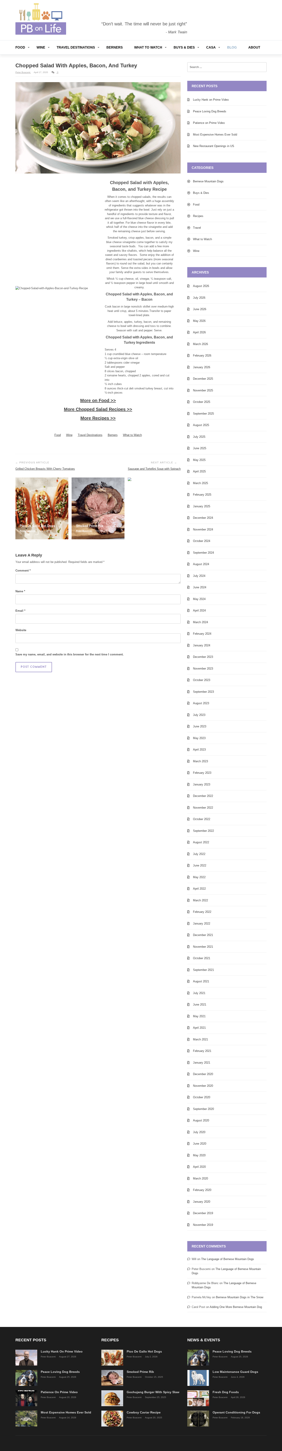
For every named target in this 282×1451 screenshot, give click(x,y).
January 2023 (201, 784)
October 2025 (201, 402)
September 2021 (203, 970)
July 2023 (199, 715)
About (254, 47)
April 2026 (199, 332)
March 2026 (200, 344)
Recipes (198, 216)
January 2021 (201, 1062)
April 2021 (199, 1027)
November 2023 (203, 668)
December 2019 (203, 1213)
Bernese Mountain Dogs (208, 181)
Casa (211, 47)
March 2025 (200, 483)
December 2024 (203, 517)
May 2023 (199, 738)
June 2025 (199, 448)
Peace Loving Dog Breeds (209, 111)
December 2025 (203, 378)
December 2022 (203, 796)
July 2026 (199, 297)
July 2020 (199, 1132)
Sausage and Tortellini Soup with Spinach (154, 468)
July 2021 (199, 993)
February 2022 (202, 911)
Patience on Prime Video (209, 123)
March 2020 (200, 1178)
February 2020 (202, 1190)
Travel (197, 227)
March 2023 (200, 761)
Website (20, 630)
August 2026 (201, 286)
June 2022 (199, 865)
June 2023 (199, 726)
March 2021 (200, 1039)
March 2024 (200, 622)
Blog (232, 47)
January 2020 (201, 1201)
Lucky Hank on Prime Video (211, 99)
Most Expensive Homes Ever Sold (215, 134)
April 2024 (199, 610)
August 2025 (201, 425)
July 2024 (199, 575)
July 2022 (199, 854)
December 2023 (203, 657)
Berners (114, 47)
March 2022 (200, 900)
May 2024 (199, 599)
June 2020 (199, 1143)
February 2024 (202, 633)
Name (20, 591)
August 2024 (201, 564)
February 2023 (202, 772)
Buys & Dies (184, 47)
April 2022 (199, 888)
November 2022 (203, 807)
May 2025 (199, 460)
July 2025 (199, 436)
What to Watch (148, 47)
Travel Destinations (76, 47)
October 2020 (201, 1097)
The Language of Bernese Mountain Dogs (227, 1259)
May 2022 (199, 877)
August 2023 (201, 703)
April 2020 (199, 1166)
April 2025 (199, 471)
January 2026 (201, 367)
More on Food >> (98, 400)
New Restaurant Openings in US (213, 146)
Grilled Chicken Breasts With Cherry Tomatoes (45, 468)
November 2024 (203, 529)
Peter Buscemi (23, 72)
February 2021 (202, 1051)
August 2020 (201, 1120)
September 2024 (203, 552)
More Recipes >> (98, 418)
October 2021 (201, 958)
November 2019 (203, 1224)
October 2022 (201, 819)
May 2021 (199, 1016)
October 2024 (201, 541)
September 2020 (203, 1109)
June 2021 (199, 1004)
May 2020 (199, 1155)
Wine (41, 47)
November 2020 (203, 1085)
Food (20, 47)
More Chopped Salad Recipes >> (98, 409)
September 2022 (203, 830)
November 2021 (203, 946)
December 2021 (203, 935)
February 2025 (202, 494)
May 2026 (199, 321)
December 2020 (203, 1074)
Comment (23, 570)
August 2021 (201, 981)
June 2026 (199, 309)
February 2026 (202, 355)
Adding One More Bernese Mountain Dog (236, 1307)
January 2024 (201, 645)
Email (20, 610)
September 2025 (203, 413)
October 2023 (201, 680)
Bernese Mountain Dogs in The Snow (239, 1297)
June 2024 (199, 587)
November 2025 (203, 390)
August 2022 (201, 842)
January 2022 (201, 923)
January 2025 (201, 506)
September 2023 (203, 691)
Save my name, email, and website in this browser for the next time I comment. (69, 654)
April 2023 (199, 749)
